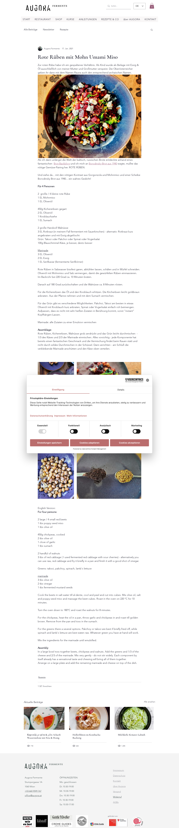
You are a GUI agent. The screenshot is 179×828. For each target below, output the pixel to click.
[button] (151, 6)
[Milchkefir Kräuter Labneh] (135, 718)
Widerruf (117, 797)
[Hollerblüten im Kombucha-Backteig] (89, 718)
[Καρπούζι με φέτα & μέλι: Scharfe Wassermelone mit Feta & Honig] (44, 718)
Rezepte (64, 29)
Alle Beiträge (30, 29)
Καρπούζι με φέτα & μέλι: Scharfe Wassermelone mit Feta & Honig (44, 736)
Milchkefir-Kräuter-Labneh (131, 734)
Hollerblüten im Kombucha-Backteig (87, 736)
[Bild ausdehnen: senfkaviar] (109, 475)
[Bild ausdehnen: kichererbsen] (56, 475)
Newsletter (48, 29)
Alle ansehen (149, 701)
